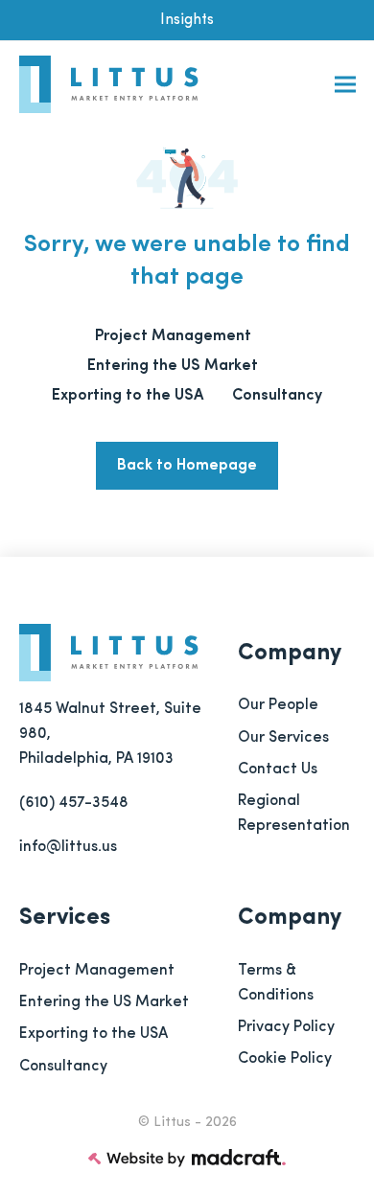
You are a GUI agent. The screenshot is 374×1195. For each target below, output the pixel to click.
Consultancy (63, 1066)
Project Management (97, 970)
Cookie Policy (285, 1059)
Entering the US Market (104, 1002)
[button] (345, 85)
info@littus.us (68, 847)
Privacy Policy (286, 1027)
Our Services (283, 738)
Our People (278, 705)
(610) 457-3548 (74, 803)
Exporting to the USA (93, 1034)
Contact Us (277, 769)
